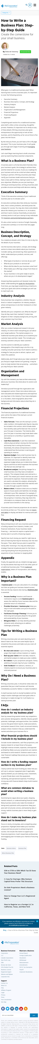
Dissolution (23, 958)
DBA (2, 962)
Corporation (4, 953)
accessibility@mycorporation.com (18, 925)
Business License (6, 969)
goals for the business (26, 284)
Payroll (21, 969)
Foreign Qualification (26, 955)
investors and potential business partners (18, 218)
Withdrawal (23, 960)
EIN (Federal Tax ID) (7, 967)
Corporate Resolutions (26, 972)
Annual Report (24, 953)
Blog (4, 930)
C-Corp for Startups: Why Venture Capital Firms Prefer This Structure (18, 880)
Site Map (3, 1002)
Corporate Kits (5, 977)
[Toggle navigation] (35, 5)
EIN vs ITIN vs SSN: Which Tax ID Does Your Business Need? (20, 871)
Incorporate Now (25, 52)
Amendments (23, 965)
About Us (4, 985)
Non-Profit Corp (5, 960)
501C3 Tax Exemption (26, 967)
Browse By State (6, 965)
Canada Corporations (7, 958)
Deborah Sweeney (11, 52)
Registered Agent (6, 972)
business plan (22, 848)
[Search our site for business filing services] (26, 5)
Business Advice (11, 848)
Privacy (3, 995)
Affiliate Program (6, 990)
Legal (2, 992)
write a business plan (8, 853)
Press (2, 997)
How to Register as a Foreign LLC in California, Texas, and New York (18, 905)
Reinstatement (24, 962)
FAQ (2, 988)
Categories (5, 12)
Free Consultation (6, 999)
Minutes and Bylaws (7, 974)
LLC (2, 955)
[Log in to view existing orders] (30, 5)
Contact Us (4, 983)
